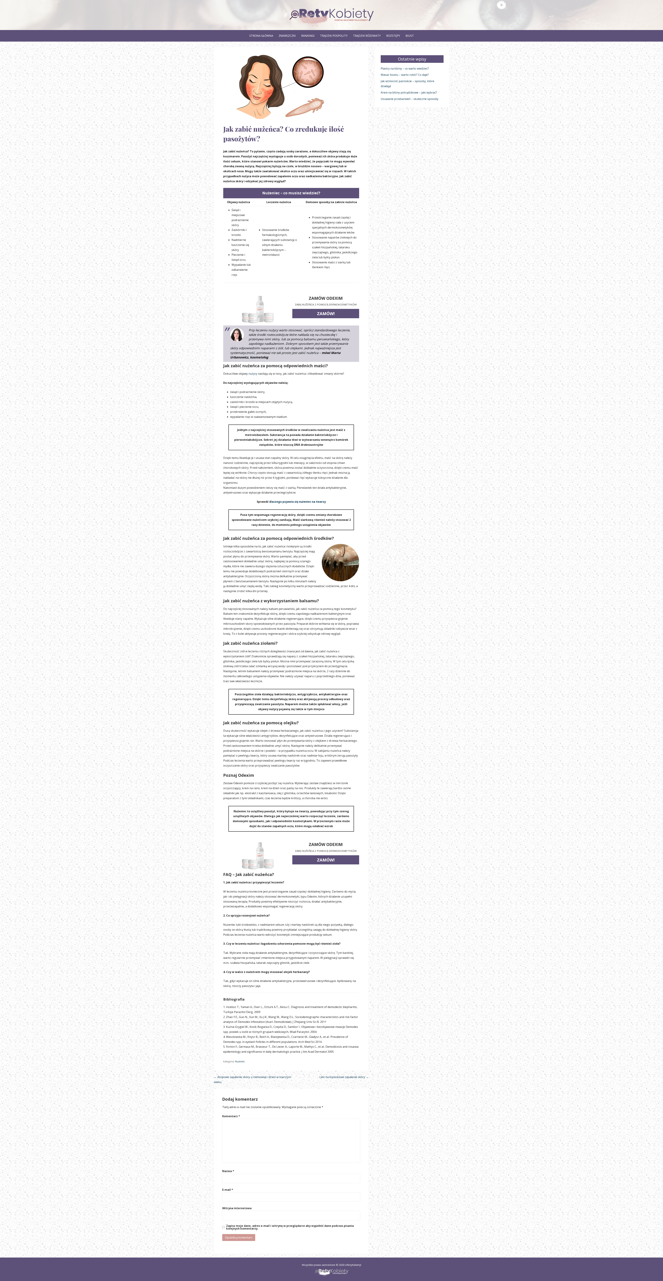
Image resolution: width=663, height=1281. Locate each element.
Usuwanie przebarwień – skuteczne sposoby (409, 99)
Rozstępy (393, 36)
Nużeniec (240, 1061)
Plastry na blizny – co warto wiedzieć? (405, 68)
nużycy (252, 374)
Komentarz (231, 1116)
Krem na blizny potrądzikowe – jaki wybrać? (409, 92)
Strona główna (261, 36)
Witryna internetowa (237, 1208)
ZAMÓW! (326, 313)
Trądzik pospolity (334, 36)
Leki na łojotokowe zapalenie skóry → (343, 1077)
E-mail (227, 1190)
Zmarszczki (287, 36)
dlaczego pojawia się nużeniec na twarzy (297, 502)
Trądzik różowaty (367, 36)
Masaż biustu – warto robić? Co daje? (405, 75)
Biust (410, 36)
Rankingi (308, 36)
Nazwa (228, 1171)
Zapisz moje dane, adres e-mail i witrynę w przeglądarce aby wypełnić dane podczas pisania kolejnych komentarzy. (290, 1227)
